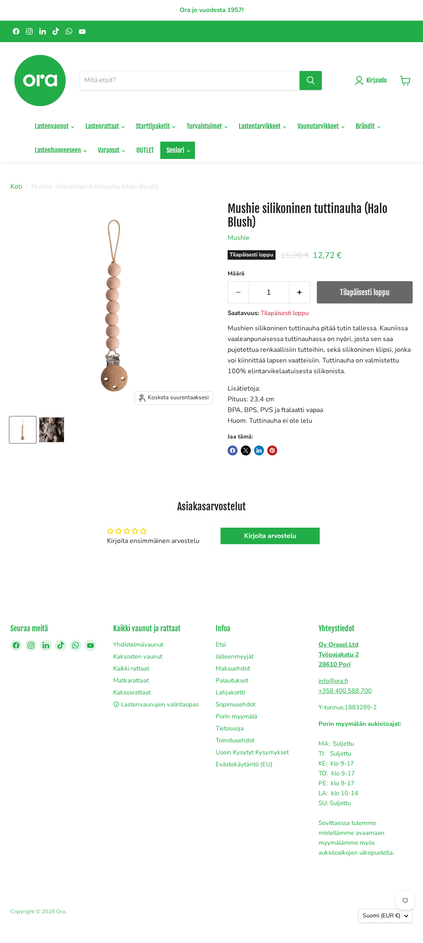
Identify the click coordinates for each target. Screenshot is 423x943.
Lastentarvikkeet (260, 126)
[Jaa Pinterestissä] (272, 450)
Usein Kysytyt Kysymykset (252, 752)
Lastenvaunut (52, 126)
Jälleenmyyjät (235, 656)
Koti (16, 186)
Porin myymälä (236, 716)
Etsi (221, 644)
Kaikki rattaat (131, 668)
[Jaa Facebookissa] (233, 450)
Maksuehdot (233, 668)
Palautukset (232, 680)
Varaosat (109, 150)
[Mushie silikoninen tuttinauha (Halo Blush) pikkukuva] (23, 430)
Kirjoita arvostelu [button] (270, 535)
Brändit (366, 126)
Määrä (236, 273)
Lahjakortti (230, 692)
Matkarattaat (131, 680)
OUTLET (145, 150)
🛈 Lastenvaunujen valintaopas (156, 704)
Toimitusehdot (235, 740)
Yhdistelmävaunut (138, 644)
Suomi (381, 915)
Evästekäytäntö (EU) (244, 764)
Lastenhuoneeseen (58, 150)
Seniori (175, 150)
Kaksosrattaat (132, 692)
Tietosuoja (230, 728)
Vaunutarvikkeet (318, 126)
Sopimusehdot (235, 704)
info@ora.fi (333, 681)
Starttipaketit (153, 126)
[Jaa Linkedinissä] (259, 450)
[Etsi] (310, 80)
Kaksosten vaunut (137, 656)
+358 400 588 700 (345, 691)
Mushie (239, 237)
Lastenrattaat (103, 126)
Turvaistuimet (205, 126)
